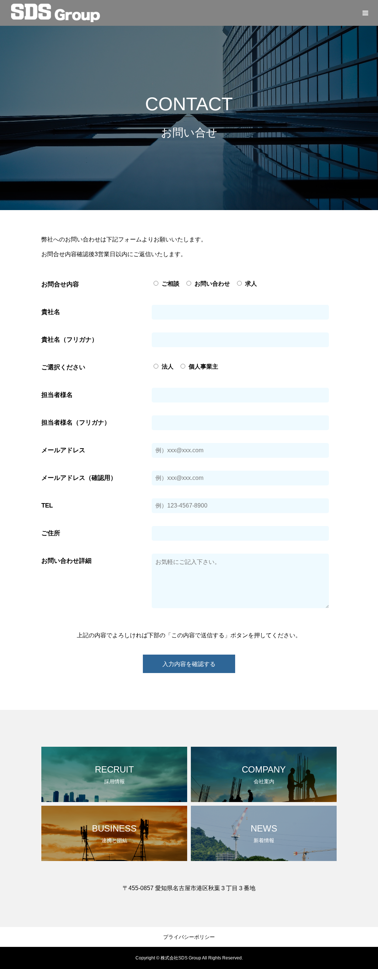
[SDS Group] (55, 13)
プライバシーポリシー (189, 937)
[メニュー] (365, 13)
